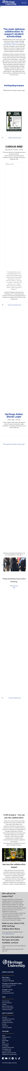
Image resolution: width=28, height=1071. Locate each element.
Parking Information (7, 1022)
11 (19, 569)
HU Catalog (5, 1046)
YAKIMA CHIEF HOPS (15, 43)
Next (23, 564)
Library (4, 1039)
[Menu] (25, 3)
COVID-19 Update (7, 1027)
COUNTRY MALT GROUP (9, 44)
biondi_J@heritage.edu (8, 934)
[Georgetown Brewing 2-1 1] (2, 570)
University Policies (7, 1009)
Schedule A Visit (6, 1037)
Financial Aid (5, 1044)
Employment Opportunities (9, 1054)
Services (4, 1024)
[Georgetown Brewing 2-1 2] (26, 570)
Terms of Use (5, 1001)
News (3, 1042)
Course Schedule (6, 1051)
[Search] (22, 3)
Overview (4, 1017)
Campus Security (6, 1020)
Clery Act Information (8, 1008)
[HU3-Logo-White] (11, 3)
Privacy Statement (7, 1002)
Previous (5, 564)
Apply (3, 1035)
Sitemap (4, 1004)
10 (18, 569)
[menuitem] (22, 3)
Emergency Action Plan (8, 1019)
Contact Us (5, 1026)
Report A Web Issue (7, 1006)
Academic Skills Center (8, 1047)
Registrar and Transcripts (9, 1052)
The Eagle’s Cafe (6, 1049)
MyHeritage (5, 1040)
